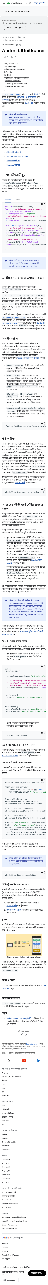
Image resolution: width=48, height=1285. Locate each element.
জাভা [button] (18, 200)
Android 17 (6, 1159)
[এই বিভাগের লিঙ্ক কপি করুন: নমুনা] (9, 1013)
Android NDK (7, 1207)
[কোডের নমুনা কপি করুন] (44, 204)
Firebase (5, 1251)
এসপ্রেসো (20, 97)
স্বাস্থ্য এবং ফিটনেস (8, 1113)
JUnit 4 (28, 103)
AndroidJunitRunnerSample (18, 1018)
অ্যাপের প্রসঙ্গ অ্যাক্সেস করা (17, 156)
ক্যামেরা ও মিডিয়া (7, 1117)
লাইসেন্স (15, 1267)
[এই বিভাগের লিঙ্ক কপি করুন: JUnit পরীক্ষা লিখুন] (27, 175)
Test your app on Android (16, 12)
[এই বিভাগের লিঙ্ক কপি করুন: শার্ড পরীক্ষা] (17, 439)
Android (5, 1073)
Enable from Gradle (10, 755)
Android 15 (6, 1167)
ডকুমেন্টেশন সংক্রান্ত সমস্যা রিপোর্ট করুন (15, 1221)
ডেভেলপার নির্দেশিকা (8, 1196)
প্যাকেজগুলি (12, 906)
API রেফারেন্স (6, 1200)
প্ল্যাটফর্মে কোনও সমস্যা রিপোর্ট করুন (14, 1217)
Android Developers (8, 37)
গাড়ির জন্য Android (8, 1146)
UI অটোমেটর (31, 97)
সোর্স (3, 1084)
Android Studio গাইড (9, 1192)
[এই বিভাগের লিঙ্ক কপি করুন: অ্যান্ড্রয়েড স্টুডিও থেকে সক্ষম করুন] (38, 745)
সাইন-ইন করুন (39, 3)
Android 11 (6, 1182)
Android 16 (6, 1163)
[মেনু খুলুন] (3, 3)
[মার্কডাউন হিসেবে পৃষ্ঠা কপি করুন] (12, 57)
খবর (3, 1088)
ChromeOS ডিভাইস (9, 1142)
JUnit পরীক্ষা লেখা (14, 152)
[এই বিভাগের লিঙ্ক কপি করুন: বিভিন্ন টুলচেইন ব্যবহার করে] (31, 884)
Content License (32, 1044)
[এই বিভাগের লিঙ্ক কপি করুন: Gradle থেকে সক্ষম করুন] (29, 641)
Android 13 (6, 1175)
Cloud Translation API (19, 23)
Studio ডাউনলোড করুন (10, 1204)
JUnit (36, 94)
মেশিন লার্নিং (6, 1109)
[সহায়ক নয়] (20, 45)
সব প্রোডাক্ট (6, 1259)
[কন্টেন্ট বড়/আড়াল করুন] (19, 63)
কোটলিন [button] (8, 200)
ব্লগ (3, 1092)
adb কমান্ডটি (20, 483)
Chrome (5, 1248)
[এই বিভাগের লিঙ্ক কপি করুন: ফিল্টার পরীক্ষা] (21, 338)
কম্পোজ (5, 100)
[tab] (8, 199)
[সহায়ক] (17, 45)
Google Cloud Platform (10, 1255)
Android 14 (6, 1171)
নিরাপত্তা (4, 1080)
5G (3, 1124)
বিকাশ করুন (22, 37)
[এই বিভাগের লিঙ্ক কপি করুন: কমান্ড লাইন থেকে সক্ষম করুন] (34, 762)
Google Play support (9, 1225)
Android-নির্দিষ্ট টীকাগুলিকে (28, 358)
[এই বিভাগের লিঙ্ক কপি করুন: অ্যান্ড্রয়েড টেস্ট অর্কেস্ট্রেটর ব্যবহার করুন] (10, 508)
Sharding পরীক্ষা (13, 165)
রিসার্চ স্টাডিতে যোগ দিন (9, 1229)
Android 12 (6, 1178)
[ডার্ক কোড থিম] (41, 204)
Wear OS (5, 1138)
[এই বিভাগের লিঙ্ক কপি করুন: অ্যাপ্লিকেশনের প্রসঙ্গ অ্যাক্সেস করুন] (4, 282)
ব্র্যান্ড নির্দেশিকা (25, 1267)
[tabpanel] (24, 228)
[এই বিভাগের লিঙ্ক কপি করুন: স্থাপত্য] (10, 919)
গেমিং (3, 1106)
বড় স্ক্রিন (4, 1134)
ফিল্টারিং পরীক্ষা (13, 161)
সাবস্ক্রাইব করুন (37, 1273)
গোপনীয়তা (5, 1121)
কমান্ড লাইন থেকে (14, 910)
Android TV (6, 1150)
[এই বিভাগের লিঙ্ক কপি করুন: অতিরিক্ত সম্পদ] (22, 998)
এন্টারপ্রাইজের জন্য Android (11, 1077)
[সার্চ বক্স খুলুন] (25, 2)
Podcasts (5, 1096)
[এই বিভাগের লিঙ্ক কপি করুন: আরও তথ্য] (17, 980)
